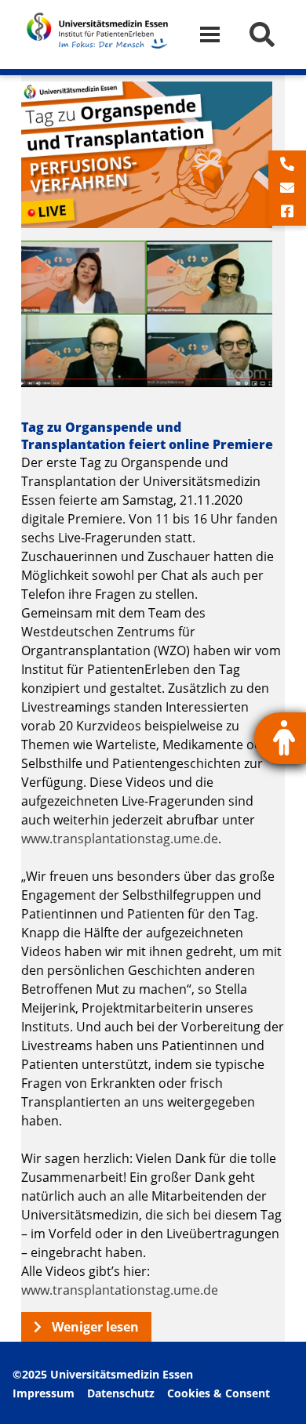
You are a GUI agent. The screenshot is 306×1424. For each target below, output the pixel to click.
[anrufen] (287, 164)
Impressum (44, 1393)
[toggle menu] (216, 35)
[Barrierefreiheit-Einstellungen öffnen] (280, 738)
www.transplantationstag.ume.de (119, 838)
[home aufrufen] (97, 51)
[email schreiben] (287, 188)
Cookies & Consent (218, 1393)
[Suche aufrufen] (262, 34)
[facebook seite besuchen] (287, 211)
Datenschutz (121, 1393)
